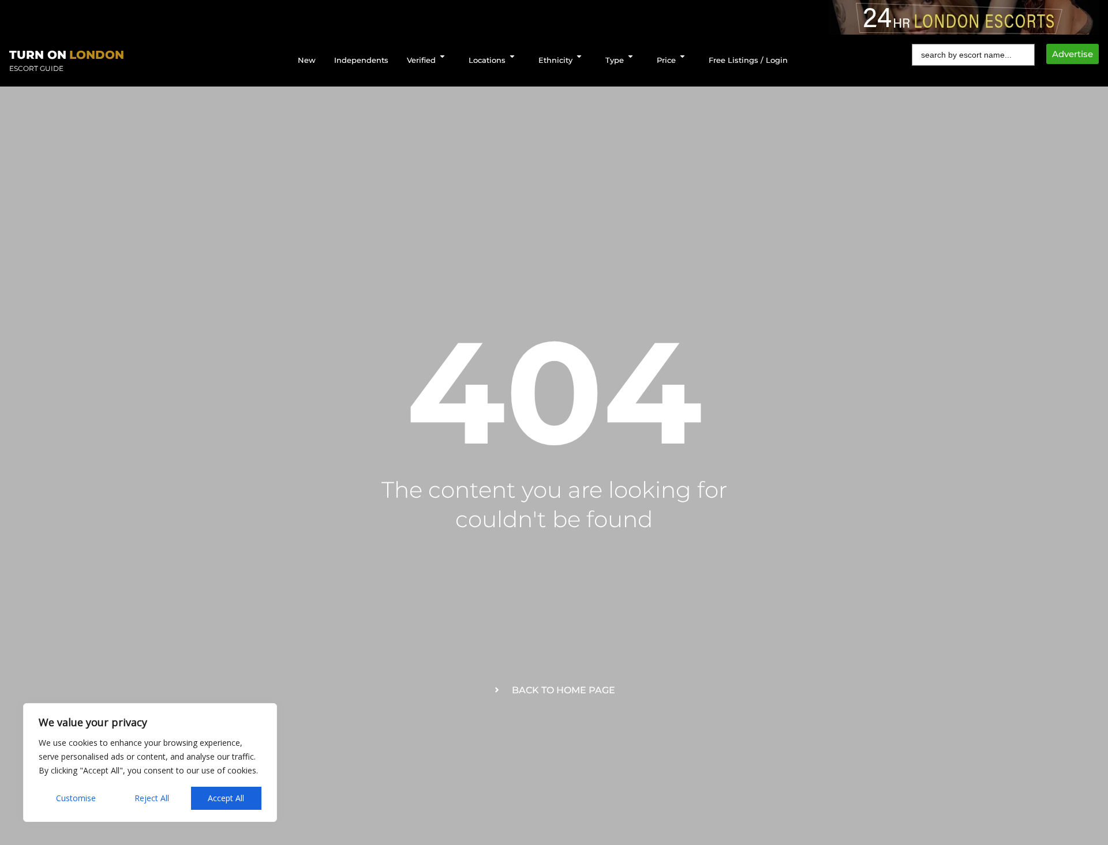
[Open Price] (682, 56)
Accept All (226, 798)
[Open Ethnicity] (579, 56)
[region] (150, 762)
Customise (76, 798)
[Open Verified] (442, 56)
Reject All (151, 798)
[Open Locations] (512, 56)
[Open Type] (630, 56)
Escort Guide (36, 68)
